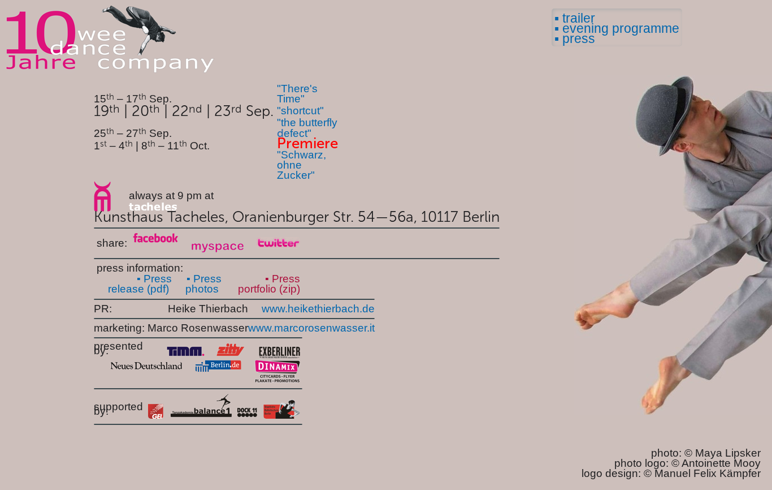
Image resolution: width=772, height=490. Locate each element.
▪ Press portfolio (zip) (269, 284)
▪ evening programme (616, 28)
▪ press (574, 38)
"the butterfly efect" (307, 128)
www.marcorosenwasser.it (311, 328)
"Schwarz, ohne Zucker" (301, 165)
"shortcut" (300, 111)
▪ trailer (574, 18)
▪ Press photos (203, 284)
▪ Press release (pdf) (140, 284)
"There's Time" (297, 94)
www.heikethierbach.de (318, 309)
